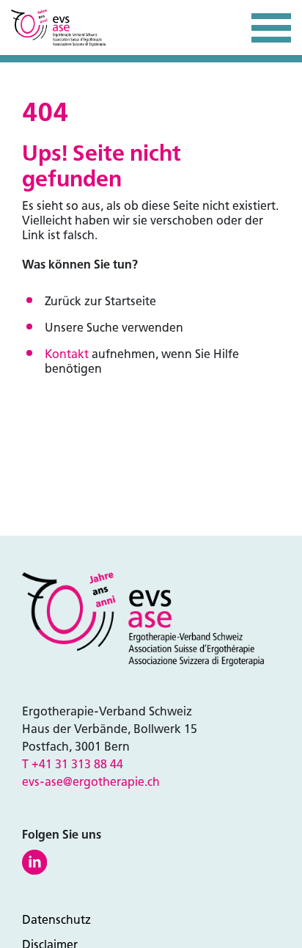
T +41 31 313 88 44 (72, 764)
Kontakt (67, 354)
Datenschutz (56, 920)
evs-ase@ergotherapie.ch (91, 782)
